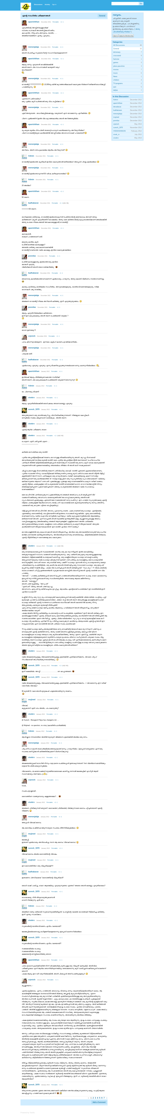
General (102, 16)
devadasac (117, 107)
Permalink (56, 22)
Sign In (54, 4)
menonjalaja (33, 47)
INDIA (115, 90)
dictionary (116, 52)
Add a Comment (99, 1102)
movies (116, 70)
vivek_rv (116, 134)
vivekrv (31, 397)
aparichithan (33, 22)
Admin (31, 156)
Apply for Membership (126, 36)
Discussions (38, 4)
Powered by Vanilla (27, 1113)
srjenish (31, 336)
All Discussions (119, 45)
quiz (114, 87)
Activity (47, 4)
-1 (63, 22)
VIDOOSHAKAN (119, 131)
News (115, 76)
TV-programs (118, 83)
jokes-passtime (119, 66)
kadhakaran (33, 203)
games (115, 62)
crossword (117, 56)
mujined (31, 699)
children (116, 80)
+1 (61, 22)
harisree (116, 59)
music (115, 73)
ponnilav (32, 256)
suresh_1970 (33, 409)
